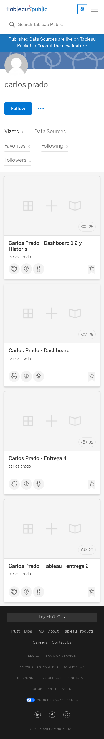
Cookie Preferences (52, 689)
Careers (40, 642)
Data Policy (74, 667)
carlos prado (20, 257)
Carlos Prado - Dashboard (39, 351)
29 (91, 334)
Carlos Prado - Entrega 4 (38, 458)
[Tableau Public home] (26, 9)
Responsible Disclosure (40, 678)
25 (91, 227)
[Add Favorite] (91, 269)
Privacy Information (38, 667)
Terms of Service (59, 656)
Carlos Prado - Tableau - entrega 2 (49, 566)
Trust (15, 631)
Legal (33, 656)
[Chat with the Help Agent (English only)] (82, 9)
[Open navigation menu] (95, 9)
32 (91, 442)
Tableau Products (78, 631)
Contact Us (62, 642)
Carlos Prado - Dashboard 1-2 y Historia (45, 246)
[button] (37, 714)
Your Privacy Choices (57, 700)
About (53, 631)
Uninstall (77, 678)
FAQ (40, 631)
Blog (28, 631)
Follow (18, 108)
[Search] (11, 25)
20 (90, 550)
